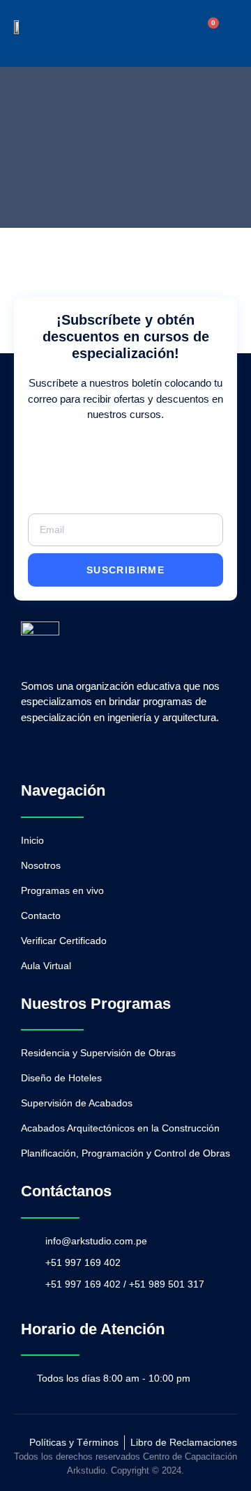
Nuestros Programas (96, 1003)
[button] (179, 33)
